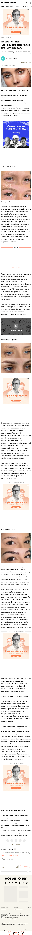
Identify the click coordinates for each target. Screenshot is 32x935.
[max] (27, 883)
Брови (10, 65)
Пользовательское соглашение (4, 908)
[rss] (5, 883)
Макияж (6, 65)
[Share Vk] (9, 933)
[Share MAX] (14, 933)
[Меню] (2, 3)
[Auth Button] (30, 3)
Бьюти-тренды (9, 37)
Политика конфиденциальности (18, 908)
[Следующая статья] (16, 871)
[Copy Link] (22, 933)
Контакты (29, 907)
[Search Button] (27, 3)
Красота (3, 37)
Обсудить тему (27, 62)
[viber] (23, 883)
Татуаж (13, 65)
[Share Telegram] (18, 933)
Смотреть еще (16, 267)
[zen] (16, 883)
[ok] (19, 883)
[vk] (9, 883)
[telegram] (12, 883)
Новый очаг (10, 2)
